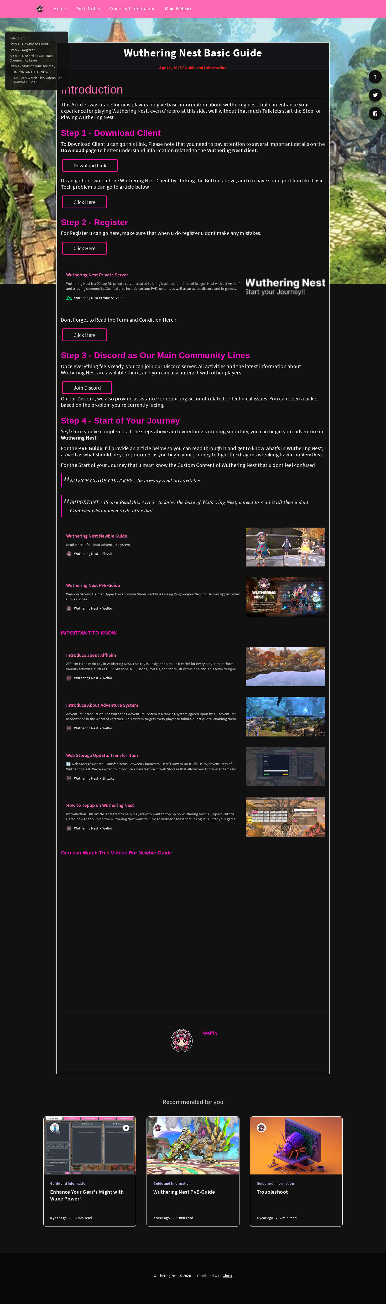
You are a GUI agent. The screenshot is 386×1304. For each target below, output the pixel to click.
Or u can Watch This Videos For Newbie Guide (38, 79)
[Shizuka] (54, 1127)
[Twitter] (375, 95)
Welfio (210, 1033)
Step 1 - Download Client (29, 44)
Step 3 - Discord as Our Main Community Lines (31, 57)
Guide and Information (132, 9)
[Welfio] (182, 1040)
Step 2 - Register (22, 50)
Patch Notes (87, 9)
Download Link (90, 165)
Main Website (178, 9)
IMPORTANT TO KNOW (31, 72)
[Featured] (126, 1128)
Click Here (85, 202)
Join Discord (87, 387)
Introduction (20, 38)
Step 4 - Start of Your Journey (32, 66)
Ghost (228, 1275)
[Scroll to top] (375, 76)
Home (60, 9)
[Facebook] (375, 113)
